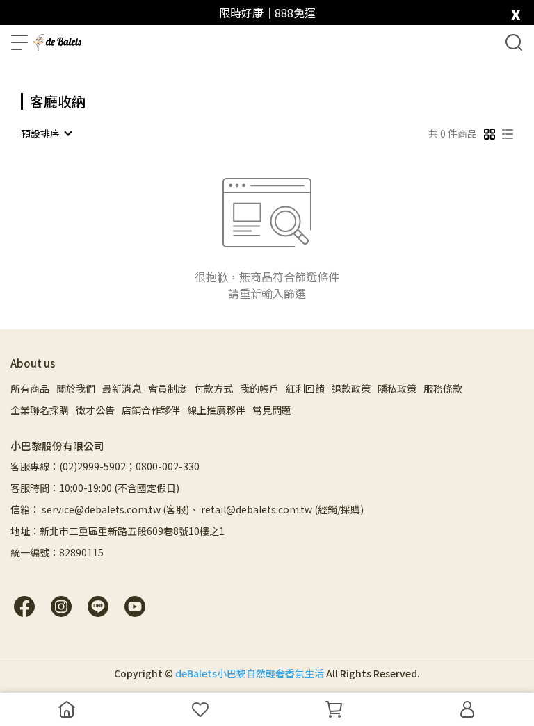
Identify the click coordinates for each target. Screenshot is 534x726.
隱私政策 (397, 388)
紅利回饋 (305, 388)
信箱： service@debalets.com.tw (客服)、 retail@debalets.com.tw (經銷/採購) (187, 509)
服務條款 (442, 388)
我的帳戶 (259, 388)
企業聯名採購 (39, 410)
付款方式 (213, 388)
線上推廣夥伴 (216, 410)
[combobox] (46, 133)
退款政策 (351, 388)
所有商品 (29, 388)
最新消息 (121, 388)
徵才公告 (95, 410)
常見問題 (271, 410)
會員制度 (167, 388)
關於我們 (75, 388)
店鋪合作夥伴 (151, 410)
